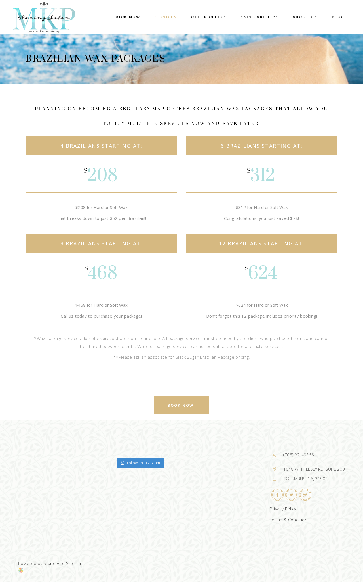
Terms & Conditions (290, 519)
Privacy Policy (283, 509)
